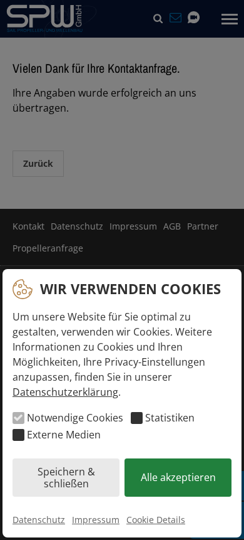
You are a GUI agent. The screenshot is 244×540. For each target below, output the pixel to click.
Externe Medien (64, 435)
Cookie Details (155, 520)
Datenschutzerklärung (65, 392)
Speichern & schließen (66, 477)
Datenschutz (39, 520)
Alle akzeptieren (178, 477)
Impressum (95, 520)
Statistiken (170, 418)
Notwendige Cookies (75, 418)
